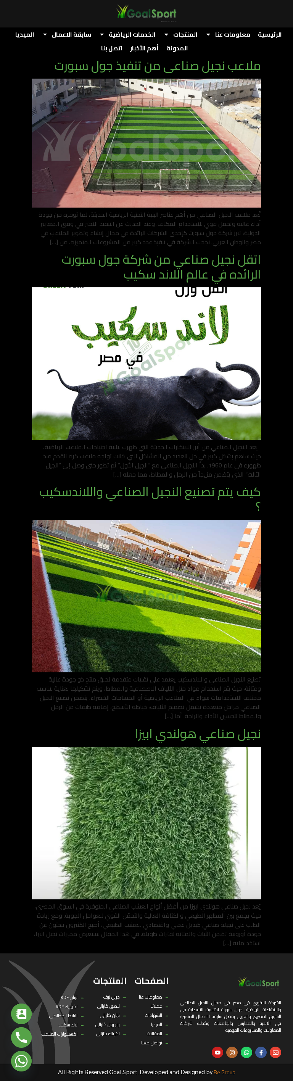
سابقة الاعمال (71, 34)
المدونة (177, 48)
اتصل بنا (111, 48)
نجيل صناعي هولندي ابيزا (198, 733)
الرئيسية (270, 34)
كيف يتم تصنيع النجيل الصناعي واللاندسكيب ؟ (150, 498)
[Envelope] (275, 1052)
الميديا (24, 34)
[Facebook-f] (261, 1052)
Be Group (224, 1072)
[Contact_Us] (21, 1014)
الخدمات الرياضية (132, 34)
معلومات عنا (232, 34)
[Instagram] (232, 1052)
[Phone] (21, 1037)
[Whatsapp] (246, 1052)
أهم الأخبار (144, 48)
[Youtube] (217, 1052)
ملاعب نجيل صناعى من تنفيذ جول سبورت (158, 65)
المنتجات (185, 34)
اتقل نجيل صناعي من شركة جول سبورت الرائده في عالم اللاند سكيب (161, 266)
